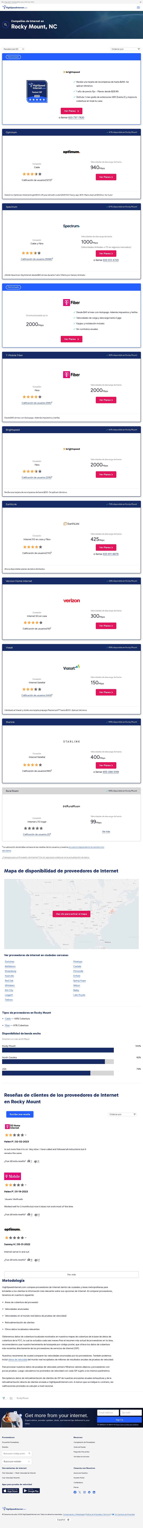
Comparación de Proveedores (84, 1442)
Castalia (77, 966)
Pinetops (77, 961)
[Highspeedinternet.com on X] (79, 1493)
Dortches (9, 961)
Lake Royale (79, 995)
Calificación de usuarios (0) (36, 834)
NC (11, 1398)
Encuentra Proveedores (10, 1442)
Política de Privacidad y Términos (98, 1514)
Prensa (76, 1487)
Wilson (76, 985)
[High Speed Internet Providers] (14, 7)
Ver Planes (68, 111)
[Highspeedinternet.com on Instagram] (84, 1493)
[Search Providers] (29, 1453)
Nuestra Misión (79, 1478)
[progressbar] (58, 1050)
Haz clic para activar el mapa (71, 914)
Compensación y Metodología (74, 1514)
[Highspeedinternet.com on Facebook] (75, 1493)
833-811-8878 (111, 553)
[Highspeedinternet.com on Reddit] (89, 1493)
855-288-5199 (111, 771)
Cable (8, 1018)
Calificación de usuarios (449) (37, 695)
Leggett (9, 995)
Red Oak (9, 980)
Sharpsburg (10, 971)
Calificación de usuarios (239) (36, 477)
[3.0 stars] (31, 253)
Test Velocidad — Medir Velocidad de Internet (19, 1473)
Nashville (9, 975)
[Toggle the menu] (138, 7)
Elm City (9, 990)
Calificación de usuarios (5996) (36, 259)
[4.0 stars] (35, 253)
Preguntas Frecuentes (81, 1452)
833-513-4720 (111, 260)
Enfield (76, 975)
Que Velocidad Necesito (11, 1478)
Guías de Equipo (80, 1447)
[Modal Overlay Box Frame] (71, 1418)
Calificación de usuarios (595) (36, 403)
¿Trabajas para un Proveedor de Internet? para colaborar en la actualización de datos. (46, 857)
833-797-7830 (76, 117)
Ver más (106, 831)
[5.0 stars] (39, 253)
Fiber (7, 1025)
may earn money (10, 2)
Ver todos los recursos (81, 1457)
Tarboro (9, 999)
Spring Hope (79, 980)
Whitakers (10, 985)
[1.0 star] (23, 253)
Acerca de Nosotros (81, 1473)
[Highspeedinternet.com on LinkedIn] (94, 1493)
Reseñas (5, 1447)
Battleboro (10, 966)
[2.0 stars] (27, 253)
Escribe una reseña (20, 1114)
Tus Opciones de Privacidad (125, 1514)
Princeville (78, 971)
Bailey (76, 990)
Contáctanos (78, 1483)
